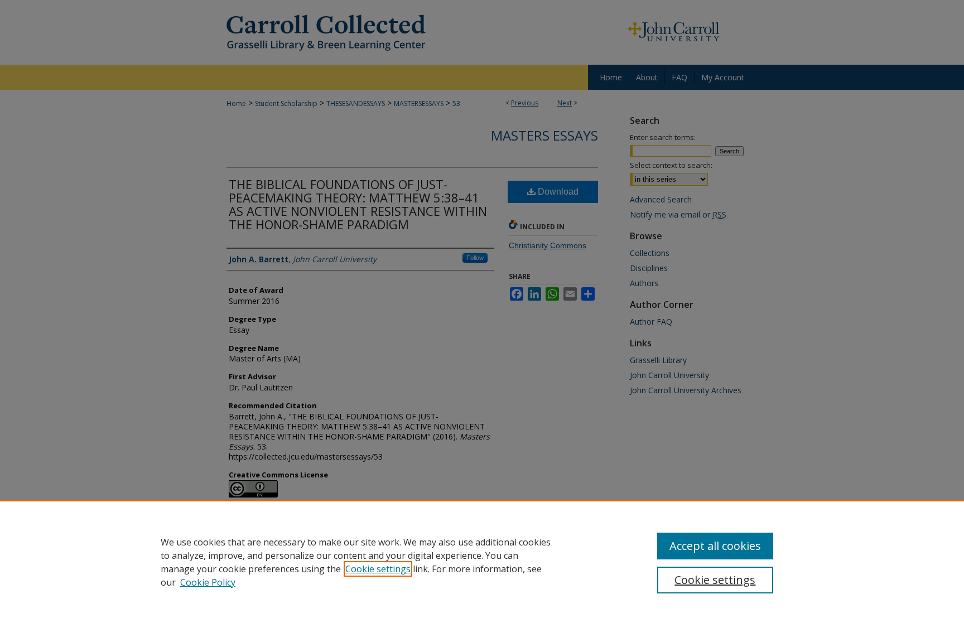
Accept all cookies (715, 545)
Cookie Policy (207, 582)
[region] (482, 561)
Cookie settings (378, 569)
